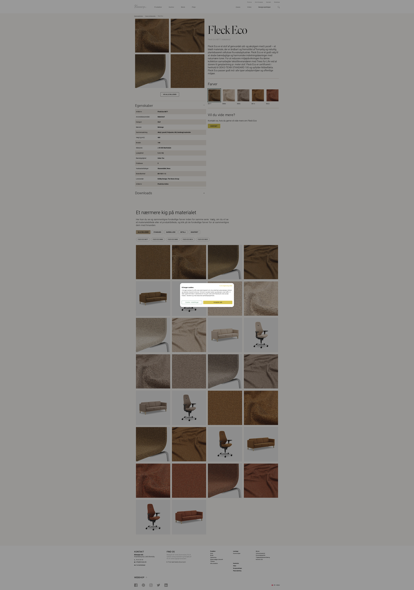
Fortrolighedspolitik (225, 286)
